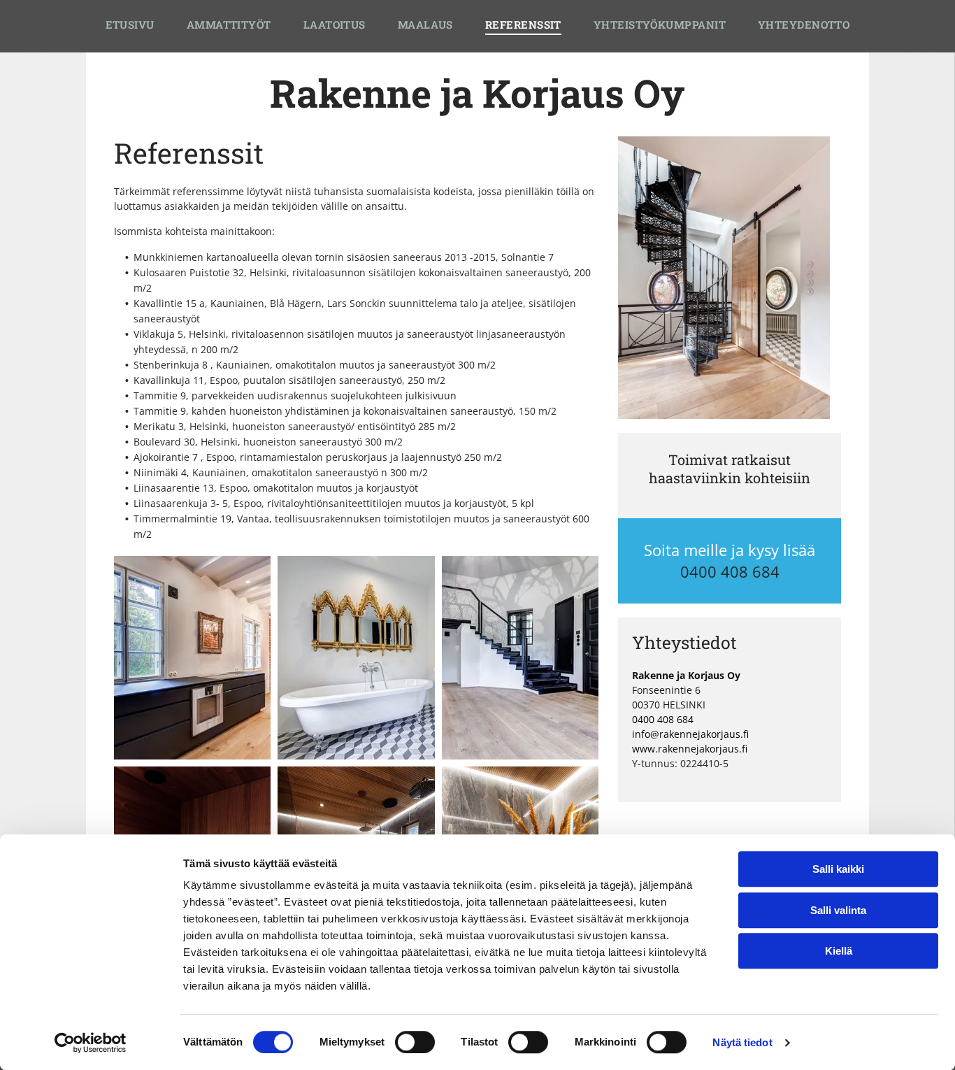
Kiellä (838, 951)
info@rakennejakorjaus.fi (690, 734)
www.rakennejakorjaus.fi (689, 748)
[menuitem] (130, 26)
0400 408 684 (730, 571)
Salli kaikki (838, 869)
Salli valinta (838, 910)
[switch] (415, 1042)
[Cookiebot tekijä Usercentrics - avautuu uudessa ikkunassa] (90, 1042)
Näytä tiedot (742, 1042)
